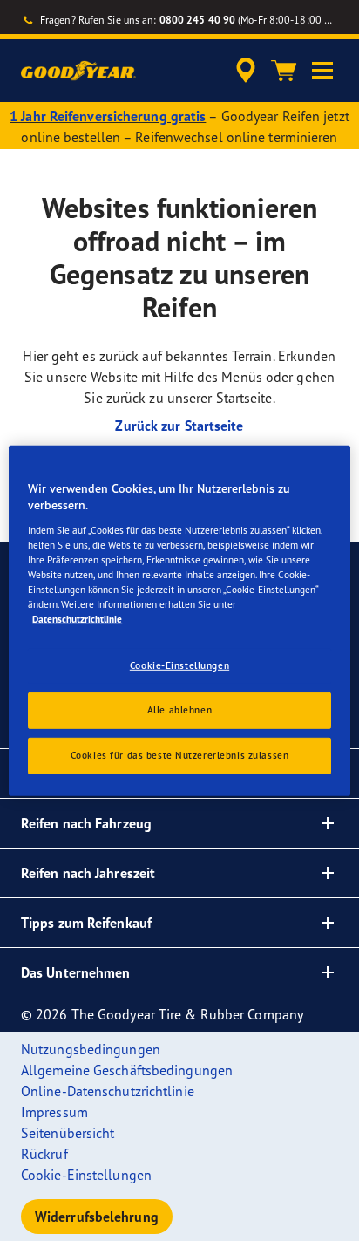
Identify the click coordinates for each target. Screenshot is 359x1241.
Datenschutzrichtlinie (77, 619)
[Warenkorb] (284, 70)
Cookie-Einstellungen (179, 665)
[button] (322, 70)
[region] (179, 620)
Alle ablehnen (179, 710)
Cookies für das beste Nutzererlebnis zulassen (180, 755)
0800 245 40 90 (197, 19)
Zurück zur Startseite (179, 425)
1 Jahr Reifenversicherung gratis (108, 116)
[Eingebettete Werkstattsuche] (245, 70)
